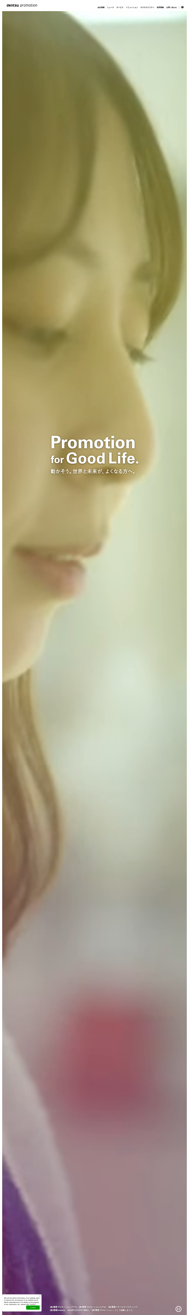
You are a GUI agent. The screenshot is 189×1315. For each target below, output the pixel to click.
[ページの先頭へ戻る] (184, 1306)
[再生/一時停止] (179, 1309)
